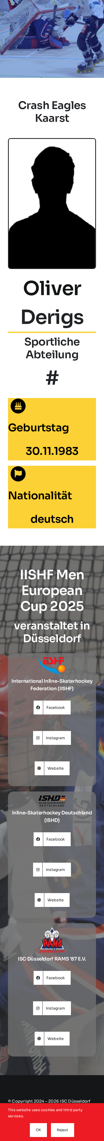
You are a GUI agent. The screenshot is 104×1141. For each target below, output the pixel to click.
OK (38, 1130)
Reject (62, 1130)
